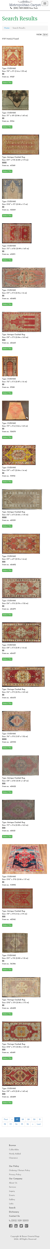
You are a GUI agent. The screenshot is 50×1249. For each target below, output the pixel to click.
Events (12, 1195)
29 (28, 1119)
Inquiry (12, 1191)
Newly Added (15, 1154)
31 (40, 1119)
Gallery (12, 1200)
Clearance (13, 1158)
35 (22, 1124)
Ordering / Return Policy (19, 1170)
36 (28, 1124)
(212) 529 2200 (20, 1220)
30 (34, 1119)
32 (5, 1124)
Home (6, 28)
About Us (13, 1183)
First (6, 1119)
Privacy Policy (15, 1175)
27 (17, 1119)
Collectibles (14, 1150)
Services (12, 1187)
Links (11, 1204)
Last (39, 1124)
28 (23, 1119)
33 (10, 1124)
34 (16, 1124)
